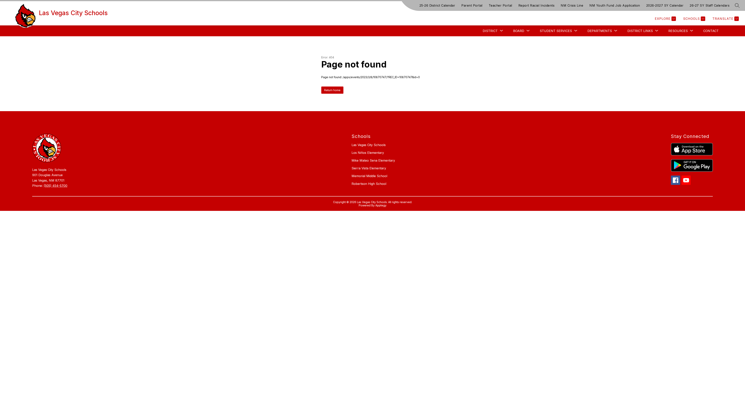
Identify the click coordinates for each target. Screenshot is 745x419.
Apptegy (380, 205)
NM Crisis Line (572, 5)
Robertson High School (369, 184)
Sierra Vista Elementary (369, 168)
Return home (332, 90)
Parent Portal (472, 5)
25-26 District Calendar (437, 5)
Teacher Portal (500, 5)
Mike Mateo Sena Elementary (373, 160)
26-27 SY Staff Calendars (709, 5)
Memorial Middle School (369, 176)
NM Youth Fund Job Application (614, 5)
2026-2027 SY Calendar (665, 5)
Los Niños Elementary (368, 153)
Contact (711, 31)
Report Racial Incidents (536, 5)
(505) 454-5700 (55, 186)
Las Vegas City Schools (369, 145)
